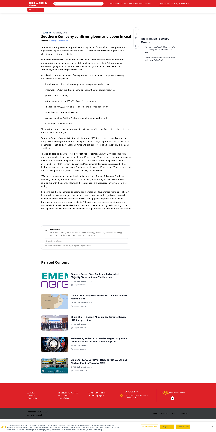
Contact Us (32, 398)
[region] (108, 427)
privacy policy (86, 246)
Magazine (128, 3)
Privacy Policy (63, 398)
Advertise (31, 395)
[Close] (212, 426)
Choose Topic (34, 10)
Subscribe (120, 241)
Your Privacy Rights (96, 395)
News (111, 3)
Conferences (138, 3)
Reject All (166, 427)
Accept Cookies (183, 427)
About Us (31, 393)
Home (154, 413)
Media (117, 3)
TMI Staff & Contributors (82, 281)
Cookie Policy (97, 430)
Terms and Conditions (97, 393)
